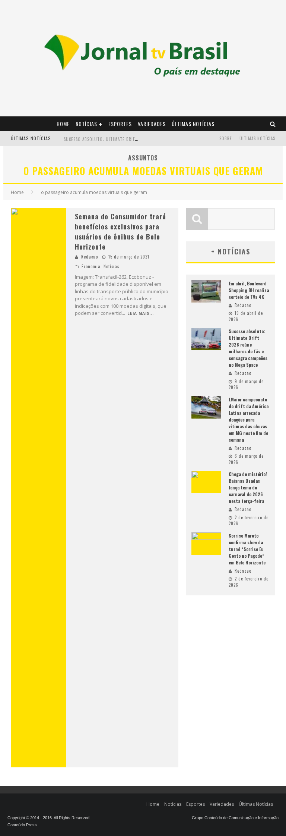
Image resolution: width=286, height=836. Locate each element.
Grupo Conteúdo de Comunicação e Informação (235, 817)
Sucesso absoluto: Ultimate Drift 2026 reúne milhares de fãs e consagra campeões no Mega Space (248, 348)
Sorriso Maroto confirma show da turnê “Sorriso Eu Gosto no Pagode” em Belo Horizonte (247, 549)
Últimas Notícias (193, 124)
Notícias (86, 124)
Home (63, 124)
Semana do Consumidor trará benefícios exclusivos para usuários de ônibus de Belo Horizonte (120, 231)
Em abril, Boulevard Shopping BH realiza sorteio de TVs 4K (249, 290)
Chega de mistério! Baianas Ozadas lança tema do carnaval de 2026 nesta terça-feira (248, 487)
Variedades (152, 124)
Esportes (120, 124)
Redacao (89, 257)
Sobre (225, 138)
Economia (91, 266)
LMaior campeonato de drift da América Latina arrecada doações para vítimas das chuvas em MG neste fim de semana (248, 419)
